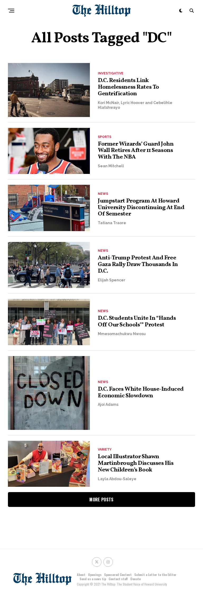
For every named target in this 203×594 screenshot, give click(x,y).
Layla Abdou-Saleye (117, 479)
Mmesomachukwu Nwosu (122, 334)
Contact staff (118, 579)
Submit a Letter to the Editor (155, 574)
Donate (135, 579)
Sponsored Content (118, 574)
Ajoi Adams (108, 404)
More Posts (101, 499)
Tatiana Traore (112, 223)
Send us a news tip (93, 579)
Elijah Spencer (111, 280)
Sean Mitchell (111, 166)
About (81, 574)
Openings (95, 574)
